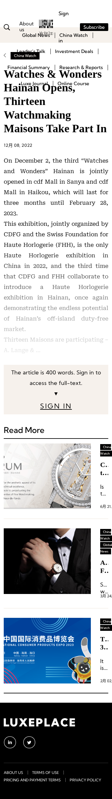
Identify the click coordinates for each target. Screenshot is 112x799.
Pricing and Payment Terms (32, 780)
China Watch (73, 35)
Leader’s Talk (31, 51)
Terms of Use (45, 773)
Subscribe (94, 27)
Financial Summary (28, 67)
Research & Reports (81, 67)
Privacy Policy (85, 780)
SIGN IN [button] (56, 406)
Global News (36, 35)
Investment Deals (74, 51)
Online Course (73, 83)
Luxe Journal (34, 83)
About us (13, 773)
